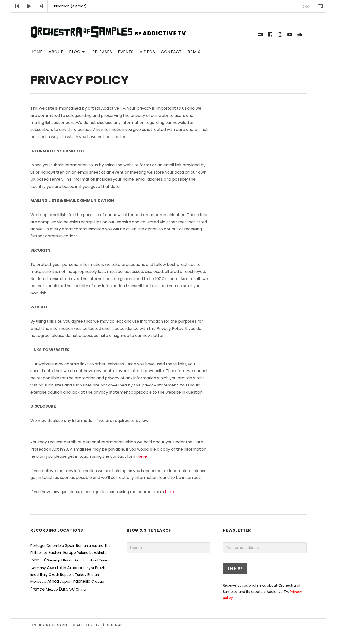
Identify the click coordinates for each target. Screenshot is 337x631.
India (34, 560)
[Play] (29, 6)
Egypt (89, 568)
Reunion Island (86, 560)
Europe (67, 589)
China (81, 589)
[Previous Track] (17, 6)
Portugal (37, 545)
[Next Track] (41, 6)
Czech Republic (61, 574)
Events (126, 51)
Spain (70, 545)
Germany (38, 568)
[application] (168, 6)
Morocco (38, 581)
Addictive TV (88, 625)
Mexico (52, 589)
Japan (66, 581)
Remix (194, 51)
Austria (97, 545)
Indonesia (81, 581)
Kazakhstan (99, 552)
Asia (51, 568)
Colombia (55, 545)
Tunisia (105, 560)
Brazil (100, 567)
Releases (102, 51)
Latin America (70, 568)
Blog (77, 51)
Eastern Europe (62, 552)
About (56, 51)
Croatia (97, 581)
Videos (147, 51)
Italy (44, 574)
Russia (68, 560)
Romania (83, 545)
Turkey (80, 574)
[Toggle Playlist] (320, 6)
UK (43, 560)
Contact (171, 51)
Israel (34, 574)
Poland (82, 552)
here (142, 456)
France (37, 589)
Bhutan (93, 574)
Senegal (54, 560)
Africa (53, 581)
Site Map (114, 625)
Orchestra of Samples (51, 625)
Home (36, 51)
